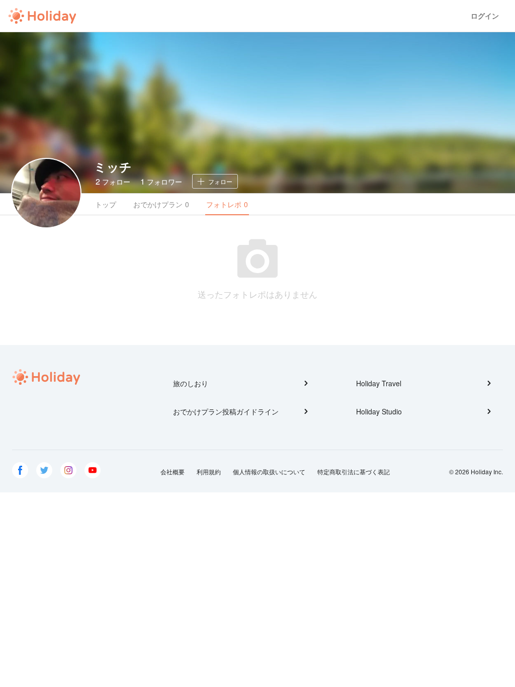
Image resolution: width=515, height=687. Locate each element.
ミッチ (113, 166)
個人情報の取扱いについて (269, 471)
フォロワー (161, 181)
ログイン (485, 16)
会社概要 (172, 471)
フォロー (113, 181)
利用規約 (209, 471)
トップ (105, 204)
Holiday (42, 16)
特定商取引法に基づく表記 (353, 471)
